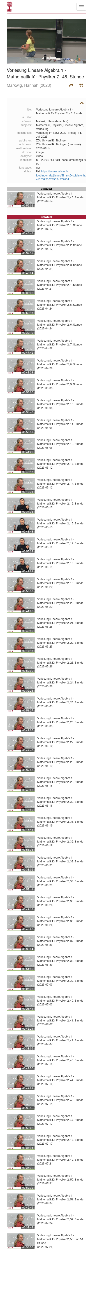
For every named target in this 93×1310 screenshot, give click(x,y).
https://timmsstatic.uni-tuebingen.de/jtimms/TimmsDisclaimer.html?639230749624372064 (61, 175)
